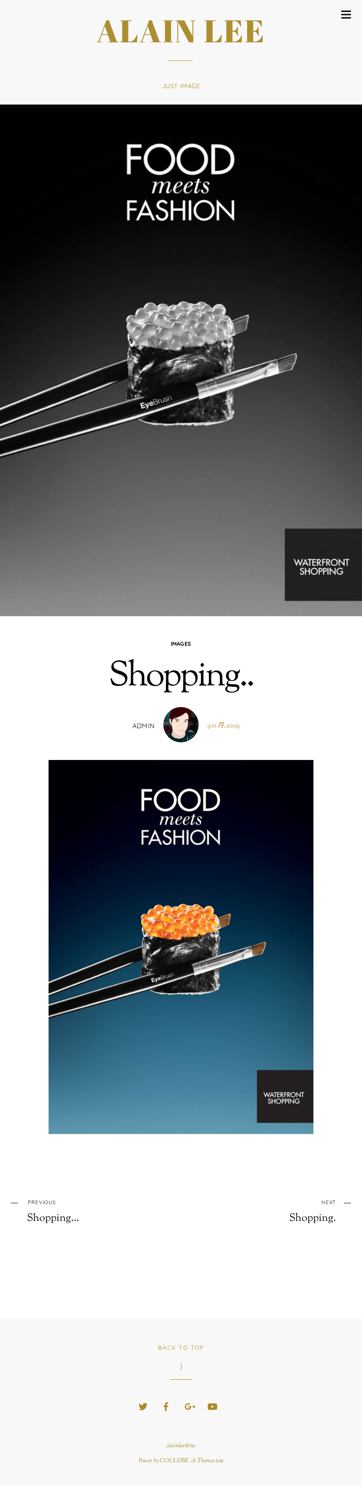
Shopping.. (181, 677)
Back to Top (181, 1347)
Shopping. (312, 1211)
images (181, 643)
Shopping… (53, 1211)
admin (143, 726)
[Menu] (346, 14)
